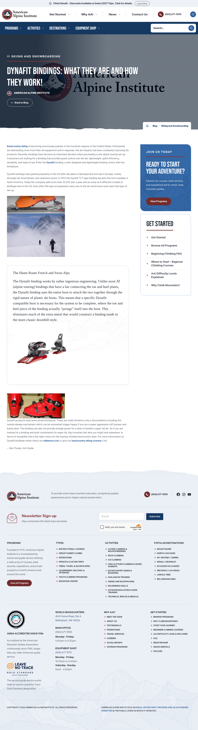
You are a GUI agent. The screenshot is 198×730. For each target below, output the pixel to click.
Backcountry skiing (17, 146)
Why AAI (87, 14)
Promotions (113, 630)
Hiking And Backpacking (121, 581)
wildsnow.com (51, 440)
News (112, 14)
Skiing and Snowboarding (174, 126)
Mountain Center (68, 581)
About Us (112, 621)
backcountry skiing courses (86, 440)
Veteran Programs (117, 647)
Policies (157, 651)
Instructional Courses (72, 549)
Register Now (160, 643)
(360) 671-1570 (63, 652)
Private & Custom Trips (71, 562)
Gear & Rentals (161, 647)
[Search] (191, 28)
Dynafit (51, 162)
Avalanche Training (119, 577)
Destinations (57, 28)
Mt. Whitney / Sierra (168, 558)
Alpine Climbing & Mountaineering (117, 550)
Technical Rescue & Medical (123, 597)
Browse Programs (163, 617)
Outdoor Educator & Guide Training (122, 591)
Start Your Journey (164, 625)
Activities (33, 28)
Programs (11, 28)
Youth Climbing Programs (73, 577)
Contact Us (140, 14)
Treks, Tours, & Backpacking (74, 566)
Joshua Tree (163, 575)
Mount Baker (164, 549)
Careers (111, 638)
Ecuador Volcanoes (168, 566)
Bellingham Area (166, 579)
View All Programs (19, 583)
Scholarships (114, 643)
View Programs (158, 201)
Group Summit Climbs (70, 553)
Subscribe (154, 516)
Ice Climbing (114, 560)
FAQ (155, 638)
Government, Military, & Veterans (72, 571)
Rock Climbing (116, 556)
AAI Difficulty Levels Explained (170, 634)
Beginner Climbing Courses (168, 630)
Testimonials (114, 625)
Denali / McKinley (166, 562)
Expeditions (65, 558)
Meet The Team (114, 617)
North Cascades (166, 553)
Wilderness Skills (118, 586)
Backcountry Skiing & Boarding (120, 572)
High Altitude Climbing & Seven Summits (125, 565)
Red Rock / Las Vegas (168, 570)
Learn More (142, 3)
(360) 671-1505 (173, 14)
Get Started (57, 14)
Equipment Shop (86, 28)
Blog (155, 126)
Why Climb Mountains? (165, 621)
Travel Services (115, 634)
